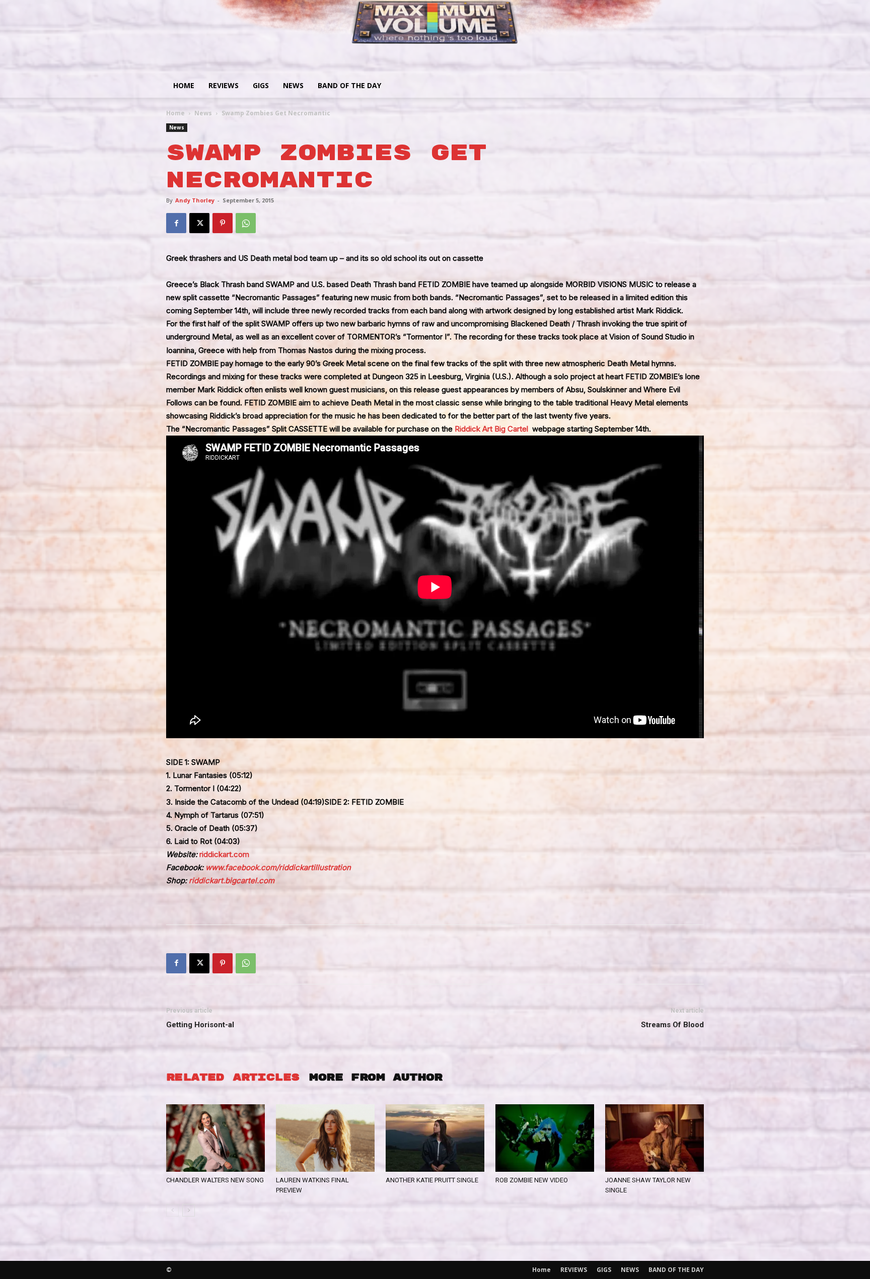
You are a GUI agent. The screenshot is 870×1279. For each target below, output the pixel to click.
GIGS (261, 85)
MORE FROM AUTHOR (375, 1077)
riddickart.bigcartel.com (231, 880)
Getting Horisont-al (200, 1024)
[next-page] (188, 1210)
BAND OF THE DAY (349, 85)
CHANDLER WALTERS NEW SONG (215, 1180)
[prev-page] (172, 1210)
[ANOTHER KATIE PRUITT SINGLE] (435, 1138)
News (203, 113)
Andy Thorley (194, 200)
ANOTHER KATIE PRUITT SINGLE (432, 1180)
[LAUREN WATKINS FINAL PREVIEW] (325, 1138)
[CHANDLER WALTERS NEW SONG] (215, 1138)
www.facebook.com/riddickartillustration (278, 867)
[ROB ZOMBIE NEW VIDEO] (544, 1138)
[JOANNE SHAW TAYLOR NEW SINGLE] (654, 1138)
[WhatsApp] (246, 223)
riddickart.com (224, 854)
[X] (199, 223)
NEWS (293, 85)
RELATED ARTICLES (232, 1077)
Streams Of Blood (672, 1024)
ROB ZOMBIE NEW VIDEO (531, 1180)
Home (183, 85)
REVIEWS (223, 85)
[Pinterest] (222, 223)
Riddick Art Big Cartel (491, 429)
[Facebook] (176, 223)
